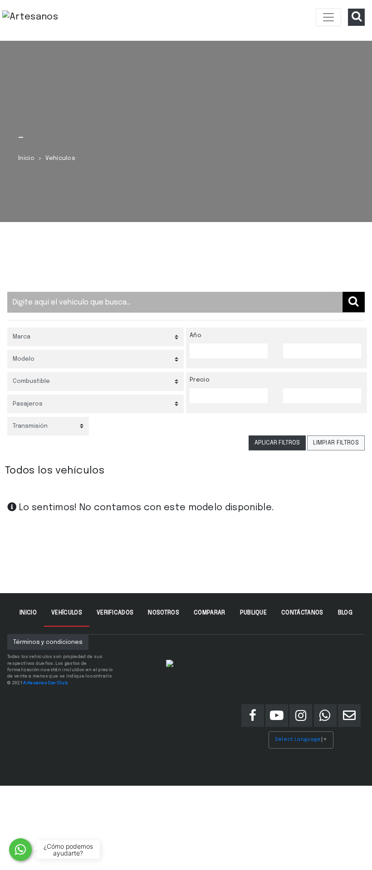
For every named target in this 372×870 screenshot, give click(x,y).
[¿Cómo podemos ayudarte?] (20, 849)
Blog (345, 613)
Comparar (209, 613)
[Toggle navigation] (328, 17)
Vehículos (66, 613)
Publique (253, 613)
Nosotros (163, 613)
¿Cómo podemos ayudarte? (68, 849)
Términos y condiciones (48, 642)
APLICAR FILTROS (277, 443)
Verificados (115, 613)
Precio (200, 380)
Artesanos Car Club (45, 683)
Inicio (26, 158)
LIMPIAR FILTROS (336, 443)
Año (195, 335)
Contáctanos (302, 613)
